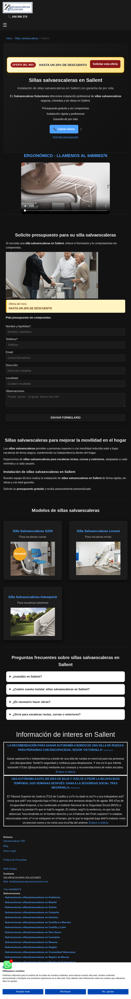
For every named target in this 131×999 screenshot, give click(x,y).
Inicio (9, 38)
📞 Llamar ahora (64, 129)
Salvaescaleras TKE (14, 841)
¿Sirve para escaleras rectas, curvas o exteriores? (47, 714)
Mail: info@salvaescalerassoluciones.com (25, 881)
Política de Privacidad (15, 859)
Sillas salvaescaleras (26, 38)
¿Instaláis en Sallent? (27, 676)
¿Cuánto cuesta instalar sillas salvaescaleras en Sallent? (51, 689)
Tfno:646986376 (12, 889)
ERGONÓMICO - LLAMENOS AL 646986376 (65, 155)
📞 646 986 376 (17, 16)
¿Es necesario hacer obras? (31, 702)
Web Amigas (10, 868)
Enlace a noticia (65, 771)
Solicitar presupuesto (65, 137)
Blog (5, 846)
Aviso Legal (9, 850)
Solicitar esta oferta (105, 64)
